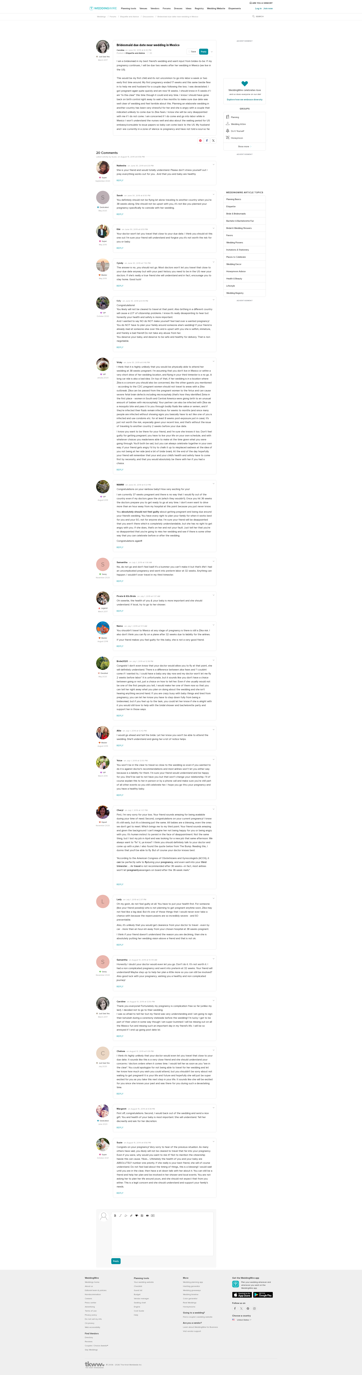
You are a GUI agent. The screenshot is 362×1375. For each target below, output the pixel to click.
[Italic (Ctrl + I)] (120, 1215)
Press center (90, 1302)
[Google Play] (263, 1297)
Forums (167, 8)
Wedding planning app (193, 1282)
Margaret (121, 1108)
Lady (119, 899)
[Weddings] (103, 8)
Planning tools (128, 8)
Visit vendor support (192, 1331)
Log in (258, 8)
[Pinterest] (248, 1308)
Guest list (138, 1290)
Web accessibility (92, 1327)
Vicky (119, 362)
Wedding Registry (235, 293)
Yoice (119, 760)
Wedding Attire (238, 124)
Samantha (122, 562)
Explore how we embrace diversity (244, 99)
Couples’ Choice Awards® (96, 1345)
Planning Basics (233, 199)
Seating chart (140, 1302)
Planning (235, 117)
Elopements (235, 8)
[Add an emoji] (136, 1215)
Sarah (120, 195)
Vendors (155, 8)
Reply (203, 51)
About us (89, 1286)
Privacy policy (91, 1315)
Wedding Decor (233, 264)
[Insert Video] (147, 1215)
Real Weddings (189, 1302)
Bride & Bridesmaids (236, 213)
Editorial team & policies (95, 1290)
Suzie (119, 1142)
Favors (229, 235)
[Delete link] (126, 1215)
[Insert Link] (131, 1215)
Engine (137, 1307)
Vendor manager (141, 1298)
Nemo (120, 626)
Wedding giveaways (192, 1290)
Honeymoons (189, 1307)
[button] (200, 141)
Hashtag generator (191, 1286)
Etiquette (231, 206)
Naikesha (121, 165)
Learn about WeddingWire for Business (200, 1327)
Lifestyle (230, 285)
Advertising (90, 1307)
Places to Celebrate (236, 257)
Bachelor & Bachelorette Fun (240, 221)
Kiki (118, 229)
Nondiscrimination (93, 1294)
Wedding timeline (190, 1294)
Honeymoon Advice (236, 271)
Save (193, 51)
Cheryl (120, 810)
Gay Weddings (91, 1350)
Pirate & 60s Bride (126, 596)
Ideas (188, 8)
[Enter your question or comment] (162, 1236)
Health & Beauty (234, 278)
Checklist (138, 1286)
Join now (268, 8)
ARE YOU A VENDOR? (262, 3)
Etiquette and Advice (129, 16)
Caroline (120, 50)
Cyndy (120, 263)
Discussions (148, 16)
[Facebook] (235, 1308)
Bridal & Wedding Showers (239, 228)
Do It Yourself (237, 131)
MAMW (120, 484)
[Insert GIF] (153, 1215)
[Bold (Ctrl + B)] (115, 1215)
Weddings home (92, 1282)
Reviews (88, 1341)
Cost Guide (139, 1311)
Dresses (178, 8)
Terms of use (91, 1311)
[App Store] (242, 1297)
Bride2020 (122, 661)
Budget (137, 1294)
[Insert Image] (142, 1215)
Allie (119, 730)
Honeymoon (237, 138)
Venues (143, 8)
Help (136, 1315)
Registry (199, 8)
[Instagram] (254, 1308)
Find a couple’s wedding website (197, 1317)
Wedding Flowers (234, 242)
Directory (89, 1337)
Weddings (101, 16)
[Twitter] (241, 1308)
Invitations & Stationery (237, 249)
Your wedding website (144, 1282)
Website (216, 8)
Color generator (190, 1298)
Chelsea (121, 1051)
